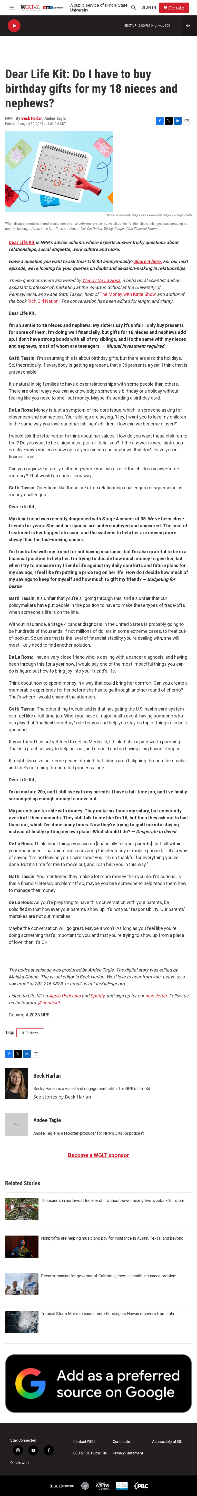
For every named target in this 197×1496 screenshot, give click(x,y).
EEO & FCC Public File (90, 1453)
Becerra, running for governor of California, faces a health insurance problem (108, 1276)
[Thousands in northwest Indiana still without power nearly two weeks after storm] (21, 1209)
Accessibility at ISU (167, 1442)
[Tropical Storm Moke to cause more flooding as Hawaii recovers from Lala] (21, 1322)
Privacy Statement (128, 1453)
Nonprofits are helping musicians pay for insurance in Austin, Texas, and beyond (112, 1238)
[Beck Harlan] (16, 1083)
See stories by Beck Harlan (62, 1097)
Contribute (121, 1442)
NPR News (30, 1033)
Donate (176, 8)
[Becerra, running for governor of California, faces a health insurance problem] (21, 1284)
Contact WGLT (84, 1442)
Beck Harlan (31, 118)
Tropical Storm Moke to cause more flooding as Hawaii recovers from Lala (107, 1313)
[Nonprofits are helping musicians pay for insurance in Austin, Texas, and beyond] (21, 1247)
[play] (14, 26)
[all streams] (189, 25)
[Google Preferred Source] (98, 1383)
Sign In (149, 7)
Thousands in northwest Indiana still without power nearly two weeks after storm (113, 1200)
